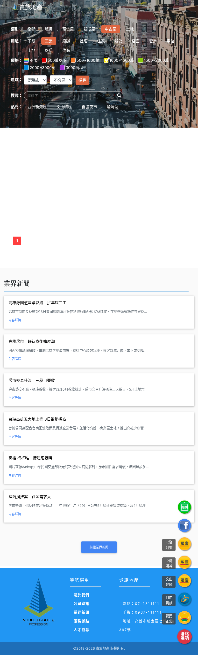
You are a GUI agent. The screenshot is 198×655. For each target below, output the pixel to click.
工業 (49, 41)
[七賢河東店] (184, 543)
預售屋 (68, 29)
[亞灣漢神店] (184, 562)
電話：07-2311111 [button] (141, 603)
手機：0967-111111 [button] (142, 612)
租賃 (49, 29)
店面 (136, 41)
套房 (153, 41)
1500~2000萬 (156, 60)
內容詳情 (14, 320)
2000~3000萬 (43, 67)
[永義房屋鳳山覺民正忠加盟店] (184, 617)
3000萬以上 (76, 67)
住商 (66, 50)
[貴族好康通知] (184, 507)
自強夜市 (89, 106)
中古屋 (110, 29)
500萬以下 (57, 60)
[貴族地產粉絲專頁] (184, 525)
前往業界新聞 (99, 547)
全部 (31, 29)
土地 (130, 29)
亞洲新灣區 (37, 106)
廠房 (49, 50)
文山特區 (64, 106)
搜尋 (82, 80)
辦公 (118, 41)
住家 (101, 41)
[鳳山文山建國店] (184, 580)
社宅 (83, 41)
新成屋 (89, 29)
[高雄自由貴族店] (184, 599)
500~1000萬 (88, 60)
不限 (31, 41)
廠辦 (66, 41)
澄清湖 (112, 106)
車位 (170, 41)
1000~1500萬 (121, 60)
